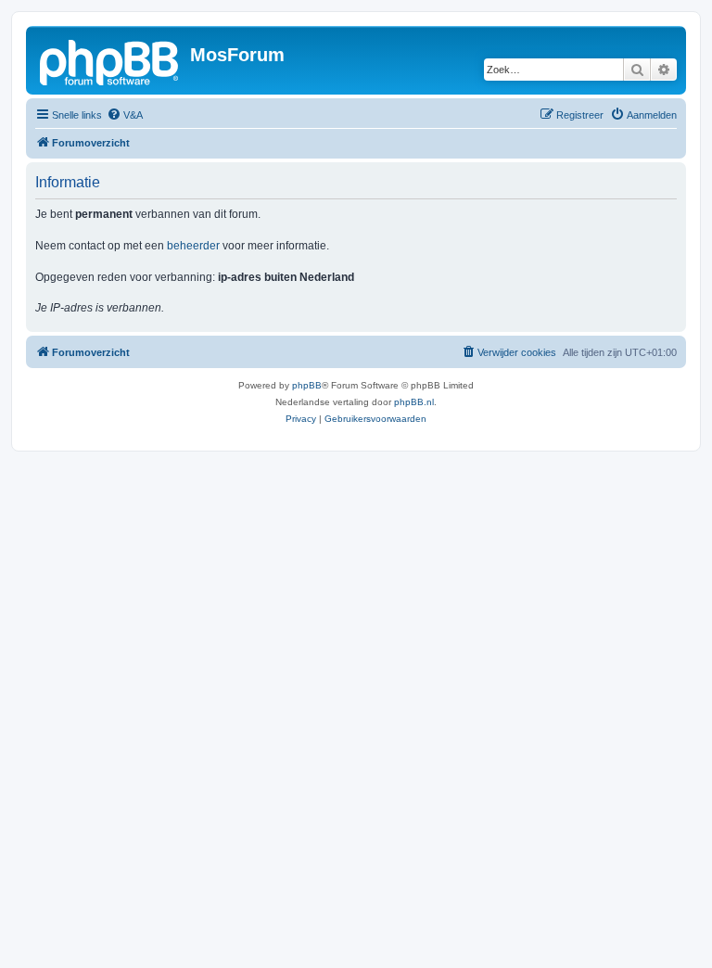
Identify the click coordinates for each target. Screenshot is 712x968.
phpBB (307, 385)
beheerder (193, 245)
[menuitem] (125, 115)
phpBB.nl (414, 402)
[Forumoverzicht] (110, 60)
